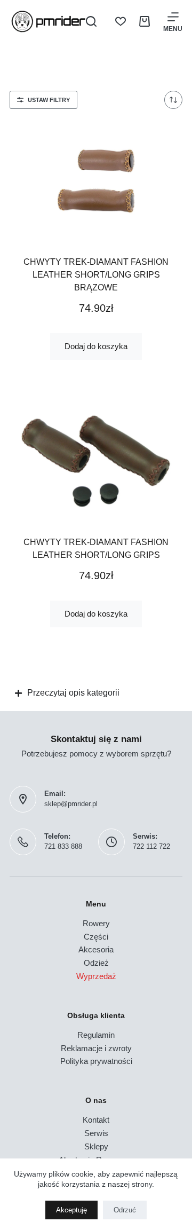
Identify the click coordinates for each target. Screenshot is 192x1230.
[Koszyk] (144, 21)
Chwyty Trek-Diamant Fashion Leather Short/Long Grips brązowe (96, 274)
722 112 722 (151, 846)
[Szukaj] (91, 21)
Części (96, 936)
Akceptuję (71, 1210)
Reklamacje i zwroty (96, 1048)
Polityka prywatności (96, 1061)
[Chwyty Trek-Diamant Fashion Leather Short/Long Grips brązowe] (96, 181)
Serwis (96, 1133)
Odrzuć (125, 1210)
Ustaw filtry (49, 100)
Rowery (96, 923)
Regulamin (96, 1034)
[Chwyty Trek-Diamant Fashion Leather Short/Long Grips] (96, 461)
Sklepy (96, 1146)
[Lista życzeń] (120, 21)
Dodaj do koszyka (96, 346)
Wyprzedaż (96, 976)
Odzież (96, 962)
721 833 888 (63, 846)
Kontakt (96, 1119)
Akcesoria (96, 949)
